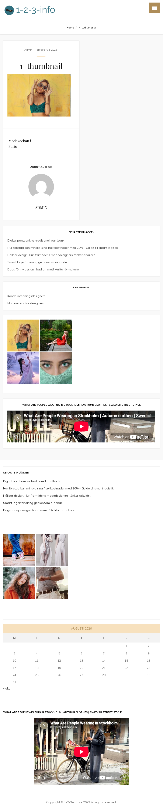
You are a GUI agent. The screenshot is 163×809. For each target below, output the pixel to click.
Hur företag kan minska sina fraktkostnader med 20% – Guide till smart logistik (62, 248)
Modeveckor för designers (25, 303)
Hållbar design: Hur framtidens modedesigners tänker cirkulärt (51, 255)
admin (28, 49)
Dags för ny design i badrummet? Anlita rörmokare (43, 269)
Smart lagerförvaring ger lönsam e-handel (37, 262)
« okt (6, 688)
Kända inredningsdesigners (26, 296)
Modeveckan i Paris (19, 143)
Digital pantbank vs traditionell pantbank (35, 240)
